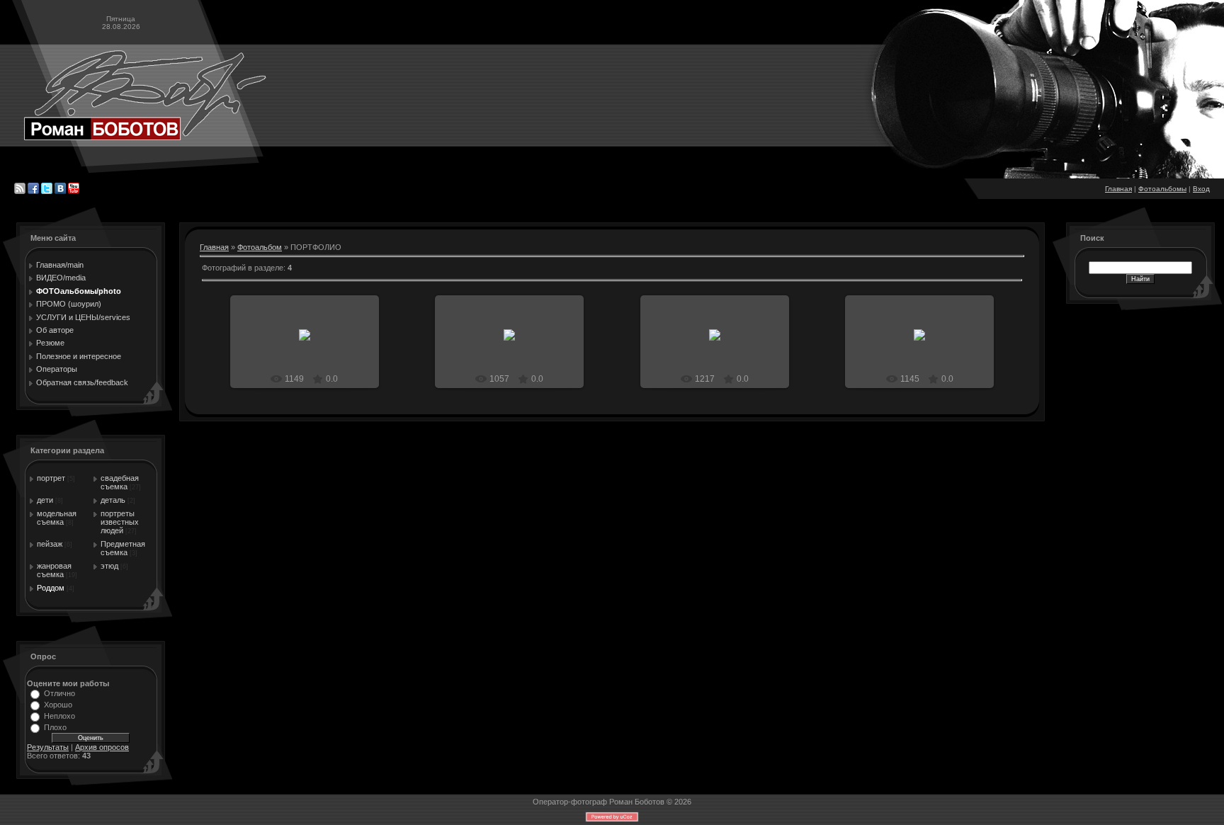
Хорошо (58, 704)
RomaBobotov (311, 346)
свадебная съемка (120, 482)
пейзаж (49, 544)
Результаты (48, 747)
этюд (109, 566)
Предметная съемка (123, 548)
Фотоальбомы (1162, 189)
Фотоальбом (259, 247)
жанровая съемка (54, 570)
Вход (1201, 189)
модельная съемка (56, 517)
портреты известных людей (120, 522)
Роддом (50, 588)
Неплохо (59, 716)
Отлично (59, 693)
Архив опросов (102, 747)
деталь (113, 500)
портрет (51, 478)
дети (45, 500)
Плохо (55, 727)
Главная (1118, 189)
